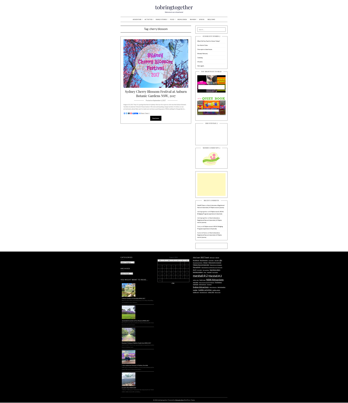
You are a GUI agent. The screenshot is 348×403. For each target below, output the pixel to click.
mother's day (196, 280)
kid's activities (206, 270)
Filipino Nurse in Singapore (216, 265)
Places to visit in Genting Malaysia (206, 282)
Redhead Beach (202, 284)
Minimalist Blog (179, 400)
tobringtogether (174, 7)
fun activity (197, 267)
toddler (195, 290)
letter (205, 272)
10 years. (200, 61)
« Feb (172, 283)
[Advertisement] (211, 184)
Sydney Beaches (213, 287)
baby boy (217, 257)
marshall (209, 272)
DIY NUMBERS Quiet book (208, 110)
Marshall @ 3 (215, 275)
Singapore (209, 284)
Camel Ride (211, 260)
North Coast (202, 280)
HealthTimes (201, 205)
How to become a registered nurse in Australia (211, 267)
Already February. (202, 53)
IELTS (194, 270)
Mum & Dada (182, 19)
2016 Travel (196, 257)
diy (220, 260)
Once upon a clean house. (204, 49)
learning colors (215, 270)
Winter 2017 (217, 292)
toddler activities (205, 290)
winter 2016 (211, 292)
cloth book (216, 260)
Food (172, 19)
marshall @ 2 (200, 275)
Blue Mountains (204, 260)
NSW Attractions (215, 279)
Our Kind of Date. (202, 45)
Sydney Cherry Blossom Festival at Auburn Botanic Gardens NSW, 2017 (156, 93)
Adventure (137, 19)
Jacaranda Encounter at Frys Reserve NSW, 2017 (135, 320)
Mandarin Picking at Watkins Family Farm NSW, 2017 (136, 343)
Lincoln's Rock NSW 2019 (129, 387)
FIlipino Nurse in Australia (201, 265)
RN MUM (193, 19)
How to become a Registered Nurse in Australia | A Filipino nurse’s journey (209, 220)
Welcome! (211, 19)
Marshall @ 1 (215, 272)
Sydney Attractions (201, 287)
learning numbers (198, 272)
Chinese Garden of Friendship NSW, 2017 (133, 298)
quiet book (195, 284)
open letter (195, 282)
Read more (155, 118)
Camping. (200, 57)
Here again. (200, 66)
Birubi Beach (196, 260)
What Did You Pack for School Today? (208, 41)
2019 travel (212, 257)
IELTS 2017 (199, 270)
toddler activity (216, 290)
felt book (205, 262)
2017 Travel (204, 257)
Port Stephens (218, 282)
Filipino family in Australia (214, 262)
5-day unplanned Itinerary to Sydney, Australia (135, 365)
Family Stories (161, 19)
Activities (149, 19)
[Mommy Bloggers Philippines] (211, 165)
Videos (201, 19)
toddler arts (196, 292)
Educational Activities (198, 262)
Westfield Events (203, 292)
